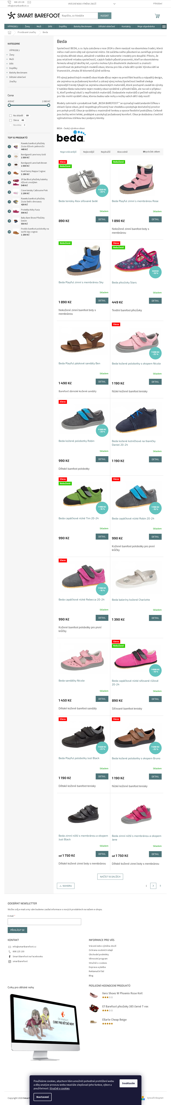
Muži (11, 59)
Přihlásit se (17, 930)
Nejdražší (105, 152)
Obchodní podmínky (99, 954)
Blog (91, 975)
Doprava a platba (97, 967)
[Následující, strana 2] (153, 886)
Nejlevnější (88, 152)
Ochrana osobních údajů (101, 950)
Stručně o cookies (60, 1088)
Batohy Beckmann (18, 72)
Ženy (11, 55)
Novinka (19, 125)
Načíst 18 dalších (110, 876)
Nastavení (42, 1097)
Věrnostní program (98, 958)
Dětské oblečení (17, 77)
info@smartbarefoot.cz (24, 946)
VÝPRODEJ (14, 50)
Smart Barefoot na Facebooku (28, 956)
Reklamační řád (96, 971)
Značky (13, 81)
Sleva (18, 120)
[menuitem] (12, 26)
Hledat (105, 15)
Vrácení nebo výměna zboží (82, 3)
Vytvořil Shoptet (155, 1098)
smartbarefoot (20, 961)
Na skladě (21, 115)
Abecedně (122, 152)
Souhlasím (128, 1083)
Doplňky (13, 68)
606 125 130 (18, 951)
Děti (11, 63)
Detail (102, 219)
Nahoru (67, 885)
